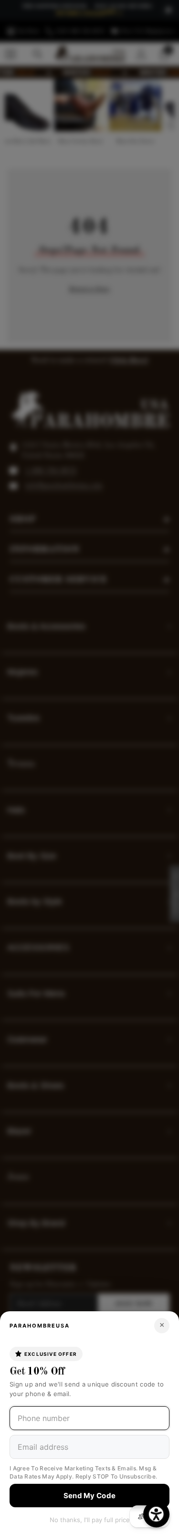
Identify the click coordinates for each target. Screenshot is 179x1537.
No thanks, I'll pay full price (90, 1520)
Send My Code (89, 1495)
